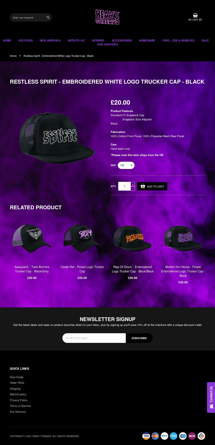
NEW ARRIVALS (50, 40)
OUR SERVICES (107, 44)
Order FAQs (17, 383)
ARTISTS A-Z (76, 40)
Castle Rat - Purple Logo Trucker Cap (82, 269)
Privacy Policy (19, 400)
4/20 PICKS (25, 40)
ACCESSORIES (122, 40)
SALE (205, 40)
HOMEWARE (147, 40)
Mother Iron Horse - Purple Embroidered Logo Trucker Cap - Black (183, 271)
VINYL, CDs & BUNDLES (178, 40)
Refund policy (18, 394)
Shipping (15, 388)
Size (113, 165)
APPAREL (98, 40)
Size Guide (16, 377)
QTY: (113, 186)
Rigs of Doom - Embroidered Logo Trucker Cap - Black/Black (133, 269)
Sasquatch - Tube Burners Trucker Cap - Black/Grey (31, 269)
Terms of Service (20, 406)
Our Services (18, 412)
